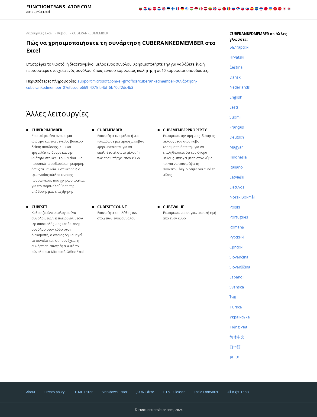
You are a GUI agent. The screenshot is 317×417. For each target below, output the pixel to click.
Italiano (236, 167)
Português (239, 217)
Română (237, 227)
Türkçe (236, 307)
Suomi (235, 117)
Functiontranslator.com (59, 7)
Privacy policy (54, 392)
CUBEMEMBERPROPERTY (185, 129)
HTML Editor (83, 392)
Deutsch (237, 137)
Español (236, 277)
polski (235, 207)
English (236, 97)
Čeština (236, 67)
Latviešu (237, 177)
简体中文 (237, 337)
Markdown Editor (114, 392)
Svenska (237, 287)
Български (239, 47)
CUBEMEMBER (109, 129)
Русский (237, 237)
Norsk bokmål (242, 197)
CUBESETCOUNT (112, 206)
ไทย (233, 297)
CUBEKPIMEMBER (47, 129)
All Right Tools (238, 392)
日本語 (235, 347)
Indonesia (238, 157)
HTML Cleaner (174, 392)
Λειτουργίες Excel (39, 33)
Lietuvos (237, 187)
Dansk (235, 77)
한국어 (235, 357)
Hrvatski (237, 57)
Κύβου (62, 33)
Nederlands (240, 87)
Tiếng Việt (238, 327)
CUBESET (40, 206)
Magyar (236, 147)
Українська (240, 317)
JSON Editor (145, 392)
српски (236, 247)
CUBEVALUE (173, 206)
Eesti (234, 107)
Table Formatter (206, 392)
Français (237, 127)
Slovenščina (240, 267)
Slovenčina (239, 257)
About (30, 392)
